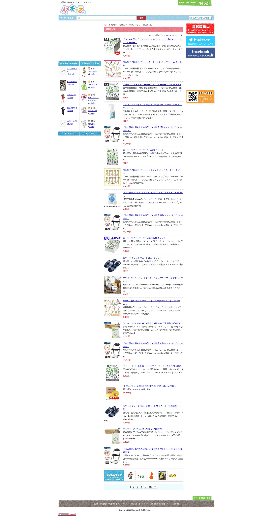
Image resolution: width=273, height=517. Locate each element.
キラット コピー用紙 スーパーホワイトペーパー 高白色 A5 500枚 (152, 84)
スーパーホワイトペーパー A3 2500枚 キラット (144, 238)
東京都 (70, 124)
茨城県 (91, 114)
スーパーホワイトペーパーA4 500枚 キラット (143, 150)
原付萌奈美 (92, 71)
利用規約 (107, 504)
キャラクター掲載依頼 (147, 504)
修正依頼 (160, 504)
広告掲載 (134, 504)
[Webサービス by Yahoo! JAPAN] (67, 515)
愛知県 (91, 74)
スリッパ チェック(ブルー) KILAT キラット (142, 258)
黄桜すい (91, 124)
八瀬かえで (71, 95)
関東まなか (92, 111)
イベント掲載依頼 (172, 504)
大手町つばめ (72, 121)
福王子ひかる (72, 108)
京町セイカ (92, 85)
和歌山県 (71, 74)
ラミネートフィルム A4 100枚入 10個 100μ (142, 429)
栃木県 (91, 103)
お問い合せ (98, 504)
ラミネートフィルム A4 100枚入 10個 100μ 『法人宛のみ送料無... (152, 323)
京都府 (70, 98)
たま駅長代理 (72, 82)
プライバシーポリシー (120, 504)
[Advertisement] (135, 7)
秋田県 (91, 127)
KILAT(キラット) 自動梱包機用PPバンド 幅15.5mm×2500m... (150, 386)
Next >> (152, 487)
